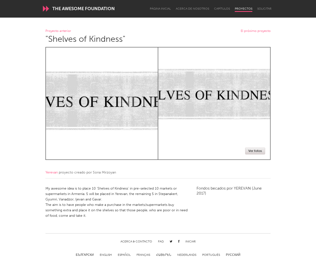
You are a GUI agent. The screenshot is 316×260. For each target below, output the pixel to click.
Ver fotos (255, 151)
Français (143, 255)
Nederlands (186, 255)
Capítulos (222, 8)
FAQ (161, 241)
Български (85, 255)
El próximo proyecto (256, 31)
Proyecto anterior (58, 31)
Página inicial (160, 8)
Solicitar (264, 8)
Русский (233, 255)
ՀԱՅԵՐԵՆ (163, 255)
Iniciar (190, 241)
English (106, 255)
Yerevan (51, 172)
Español (124, 255)
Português (211, 255)
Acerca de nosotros (192, 8)
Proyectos (243, 8)
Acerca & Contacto (136, 241)
